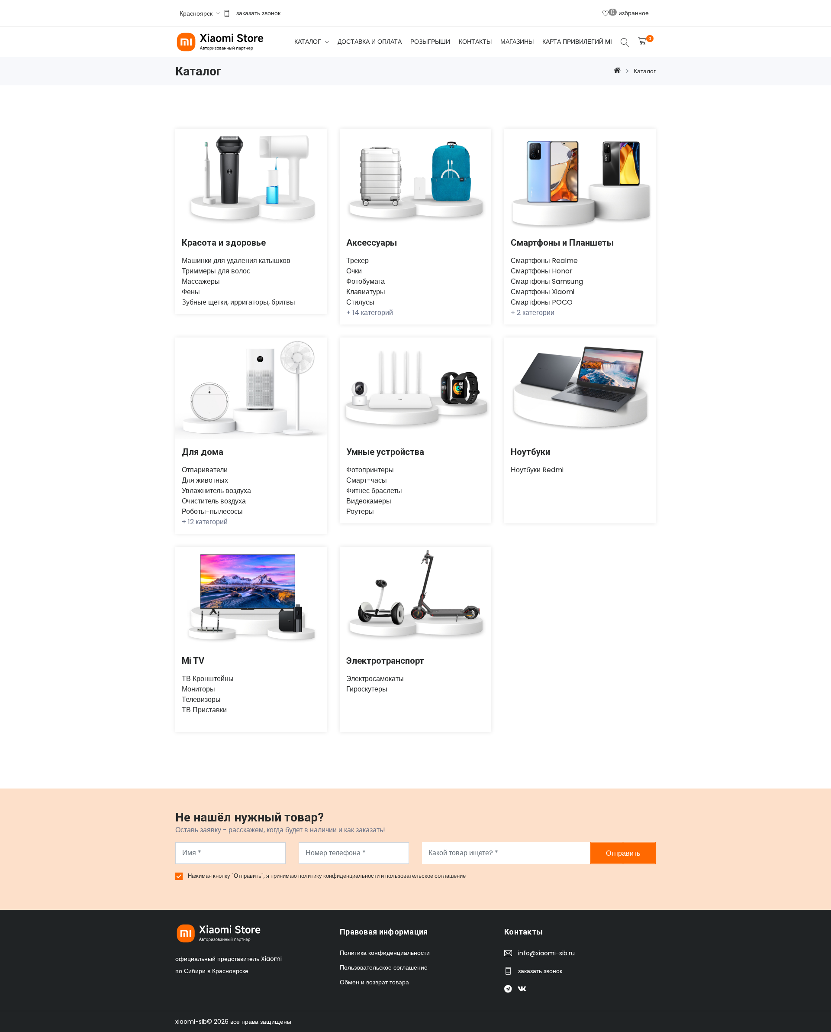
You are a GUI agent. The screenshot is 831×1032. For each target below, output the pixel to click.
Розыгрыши (430, 41)
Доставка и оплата (370, 41)
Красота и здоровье (224, 242)
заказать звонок (258, 13)
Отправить (623, 853)
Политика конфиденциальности (385, 952)
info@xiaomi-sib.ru (546, 953)
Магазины (517, 41)
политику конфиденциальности (339, 875)
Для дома (202, 452)
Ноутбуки (530, 452)
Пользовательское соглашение (384, 967)
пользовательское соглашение (425, 875)
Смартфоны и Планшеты (562, 242)
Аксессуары (371, 242)
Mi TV (193, 661)
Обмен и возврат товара (374, 982)
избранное (630, 12)
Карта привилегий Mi (577, 41)
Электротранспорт (385, 661)
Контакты (475, 41)
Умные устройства (385, 452)
